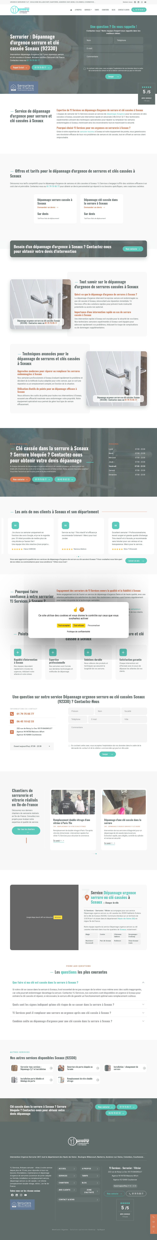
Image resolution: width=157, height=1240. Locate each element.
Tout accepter (64, 625)
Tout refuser (79, 625)
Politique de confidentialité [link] (78, 631)
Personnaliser (94, 625)
